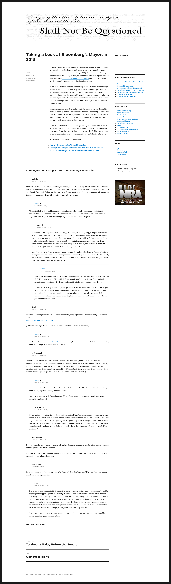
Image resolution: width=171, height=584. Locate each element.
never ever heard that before (55, 342)
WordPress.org (121, 154)
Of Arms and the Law (123, 121)
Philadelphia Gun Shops (124, 94)
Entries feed (120, 150)
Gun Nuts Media (122, 115)
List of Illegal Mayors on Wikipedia (39, 320)
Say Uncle (120, 125)
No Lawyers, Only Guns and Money (128, 119)
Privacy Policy (47, 574)
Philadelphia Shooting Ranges (126, 96)
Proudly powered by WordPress (63, 574)
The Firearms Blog (122, 127)
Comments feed (122, 152)
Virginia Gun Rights (123, 134)
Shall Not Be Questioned (33, 574)
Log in (119, 148)
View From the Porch (123, 131)
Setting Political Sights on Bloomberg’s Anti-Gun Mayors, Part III (76, 148)
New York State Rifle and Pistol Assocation (130, 88)
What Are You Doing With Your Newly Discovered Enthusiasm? (75, 151)
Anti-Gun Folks (31, 78)
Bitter (28, 72)
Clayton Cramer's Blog (124, 111)
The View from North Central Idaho (128, 129)
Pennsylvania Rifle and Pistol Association (130, 92)
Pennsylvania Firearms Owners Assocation (130, 90)
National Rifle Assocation (125, 86)
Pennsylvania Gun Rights (125, 123)
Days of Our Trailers (123, 113)
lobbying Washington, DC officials (75, 78)
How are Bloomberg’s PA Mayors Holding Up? (68, 145)
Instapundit (120, 117)
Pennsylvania (30, 80)
